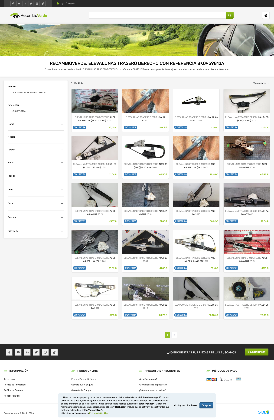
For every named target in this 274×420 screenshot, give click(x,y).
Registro (72, 3)
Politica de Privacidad (15, 384)
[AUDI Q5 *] (247, 288)
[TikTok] (43, 3)
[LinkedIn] (25, 3)
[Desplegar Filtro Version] (62, 149)
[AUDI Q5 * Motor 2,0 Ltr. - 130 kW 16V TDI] (247, 100)
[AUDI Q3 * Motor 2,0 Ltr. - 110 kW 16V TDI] (95, 147)
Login (62, 3)
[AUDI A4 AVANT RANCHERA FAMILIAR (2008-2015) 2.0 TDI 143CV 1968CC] (95, 194)
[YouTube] (18, 3)
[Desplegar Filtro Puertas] (62, 217)
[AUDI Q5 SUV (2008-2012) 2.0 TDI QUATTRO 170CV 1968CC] (145, 288)
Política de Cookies (13, 390)
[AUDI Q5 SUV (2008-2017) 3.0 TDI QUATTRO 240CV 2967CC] (145, 241)
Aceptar (206, 405)
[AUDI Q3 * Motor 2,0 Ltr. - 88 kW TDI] (145, 147)
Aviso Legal (9, 379)
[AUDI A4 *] (145, 100)
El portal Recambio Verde (83, 379)
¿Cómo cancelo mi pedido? (152, 390)
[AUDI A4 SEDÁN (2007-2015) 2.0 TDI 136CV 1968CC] (196, 194)
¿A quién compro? (148, 379)
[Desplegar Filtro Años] (62, 189)
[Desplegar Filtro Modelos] (62, 137)
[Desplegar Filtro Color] (62, 203)
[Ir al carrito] (266, 15)
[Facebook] (12, 3)
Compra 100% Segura (82, 384)
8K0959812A (79, 127)
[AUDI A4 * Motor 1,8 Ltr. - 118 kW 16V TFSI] (95, 100)
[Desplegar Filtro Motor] (62, 162)
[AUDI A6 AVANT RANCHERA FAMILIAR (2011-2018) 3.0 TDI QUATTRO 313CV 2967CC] (196, 100)
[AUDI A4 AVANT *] (247, 147)
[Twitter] (31, 3)
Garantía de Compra (81, 390)
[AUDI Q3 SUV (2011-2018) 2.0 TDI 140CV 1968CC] (196, 288)
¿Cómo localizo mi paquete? (153, 384)
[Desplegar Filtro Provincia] (62, 231)
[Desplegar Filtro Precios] (62, 176)
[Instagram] (37, 3)
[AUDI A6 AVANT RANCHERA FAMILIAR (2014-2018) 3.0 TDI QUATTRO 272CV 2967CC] (145, 194)
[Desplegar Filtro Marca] (62, 124)
